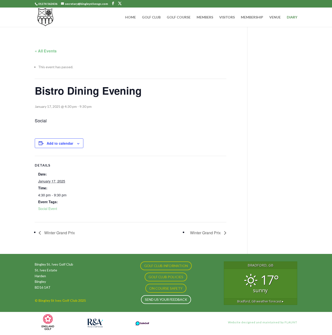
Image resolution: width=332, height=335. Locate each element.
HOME (130, 17)
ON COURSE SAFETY (166, 288)
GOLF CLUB (151, 17)
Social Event (47, 208)
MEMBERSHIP (252, 17)
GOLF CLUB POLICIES (166, 277)
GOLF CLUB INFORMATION (166, 266)
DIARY (292, 17)
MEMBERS (205, 17)
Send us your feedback (166, 299)
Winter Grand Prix (59, 232)
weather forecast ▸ (260, 301)
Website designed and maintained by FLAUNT (262, 322)
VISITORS (227, 17)
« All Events (46, 51)
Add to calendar (60, 143)
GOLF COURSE (179, 17)
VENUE (275, 17)
